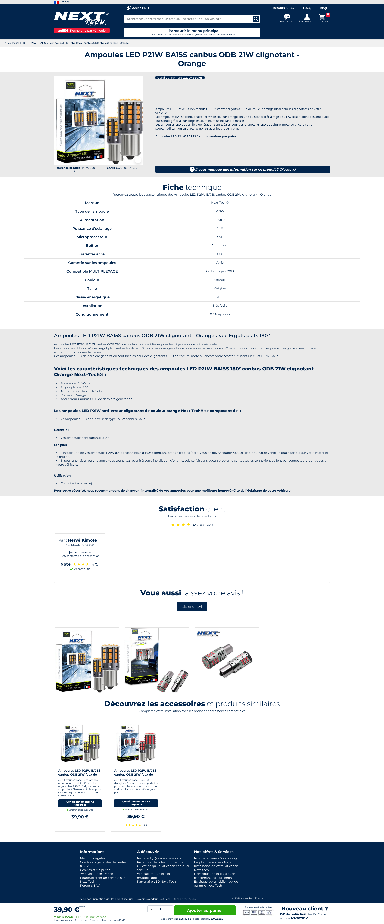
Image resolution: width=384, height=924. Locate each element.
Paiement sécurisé (122, 898)
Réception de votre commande (160, 862)
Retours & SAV (284, 8)
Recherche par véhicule (88, 30)
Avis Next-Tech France (96, 874)
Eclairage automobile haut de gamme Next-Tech (216, 883)
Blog (323, 8)
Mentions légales (92, 858)
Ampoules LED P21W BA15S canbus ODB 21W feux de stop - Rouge (135, 774)
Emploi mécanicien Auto (212, 862)
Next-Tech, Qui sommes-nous (159, 858)
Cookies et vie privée (95, 870)
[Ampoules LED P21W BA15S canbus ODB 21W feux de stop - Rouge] (136, 742)
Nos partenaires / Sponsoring (215, 858)
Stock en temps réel (184, 898)
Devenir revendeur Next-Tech (153, 898)
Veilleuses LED (16, 42)
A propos (85, 898)
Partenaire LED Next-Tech (156, 881)
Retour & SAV (90, 885)
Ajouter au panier (205, 910)
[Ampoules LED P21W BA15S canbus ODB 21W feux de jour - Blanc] (80, 742)
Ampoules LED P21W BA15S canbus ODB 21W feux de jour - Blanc (79, 774)
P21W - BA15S (38, 42)
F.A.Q (307, 8)
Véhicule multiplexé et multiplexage (153, 876)
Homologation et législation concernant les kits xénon (214, 876)
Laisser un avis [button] (192, 607)
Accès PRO (140, 8)
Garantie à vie (101, 898)
